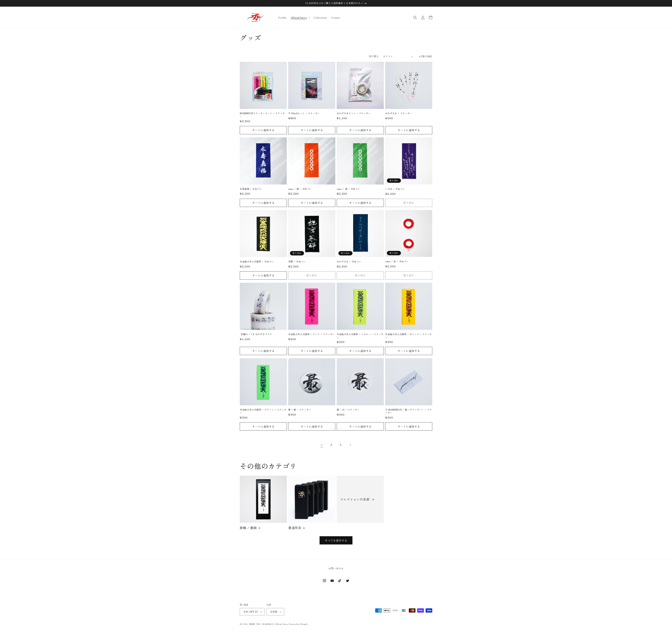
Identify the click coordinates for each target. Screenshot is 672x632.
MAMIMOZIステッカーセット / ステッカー (262, 115)
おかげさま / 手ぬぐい (349, 261)
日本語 (273, 611)
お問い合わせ (336, 568)
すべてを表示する (336, 540)
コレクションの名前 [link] (355, 499)
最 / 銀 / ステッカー (299, 409)
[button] (300, 17)
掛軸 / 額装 (248, 528)
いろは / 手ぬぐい (395, 188)
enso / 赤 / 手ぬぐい (397, 261)
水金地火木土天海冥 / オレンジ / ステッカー (408, 336)
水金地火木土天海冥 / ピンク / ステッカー (311, 334)
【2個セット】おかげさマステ (256, 334)
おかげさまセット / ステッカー (354, 113)
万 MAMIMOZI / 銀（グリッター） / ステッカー (408, 411)
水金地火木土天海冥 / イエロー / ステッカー (360, 336)
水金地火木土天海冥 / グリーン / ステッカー (263, 411)
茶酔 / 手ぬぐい (297, 261)
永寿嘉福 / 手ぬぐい (251, 188)
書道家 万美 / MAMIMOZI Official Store (268, 624)
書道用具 (294, 528)
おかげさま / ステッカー (398, 113)
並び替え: (374, 56)
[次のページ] (350, 445)
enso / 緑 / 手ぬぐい (348, 188)
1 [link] (322, 445)
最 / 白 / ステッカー (348, 409)
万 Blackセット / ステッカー (304, 113)
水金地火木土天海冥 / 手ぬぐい (257, 261)
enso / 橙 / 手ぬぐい (300, 188)
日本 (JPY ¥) (250, 611)
